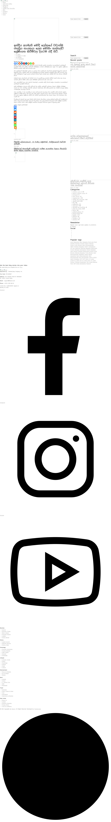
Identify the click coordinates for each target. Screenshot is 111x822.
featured (91, 243)
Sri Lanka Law (78, 260)
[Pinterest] (24, 63)
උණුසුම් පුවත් (76, 201)
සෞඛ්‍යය (5, 11)
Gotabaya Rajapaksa (79, 246)
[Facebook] (15, 63)
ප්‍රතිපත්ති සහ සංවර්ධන (78, 207)
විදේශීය (19, 57)
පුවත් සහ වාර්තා (7, 4)
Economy (82, 243)
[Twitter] (17, 63)
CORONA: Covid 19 (77, 192)
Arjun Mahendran (74, 242)
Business (77, 243)
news (71, 251)
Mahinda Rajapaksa (86, 248)
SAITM (94, 257)
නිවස (4, 2)
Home (4, 14)
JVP (71, 248)
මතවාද (5, 13)
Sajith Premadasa (74, 259)
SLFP (81, 259)
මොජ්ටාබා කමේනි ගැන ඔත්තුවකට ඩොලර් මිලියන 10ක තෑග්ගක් (82, 183)
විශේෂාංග (5, 7)
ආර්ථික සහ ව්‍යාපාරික (9, 8)
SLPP (83, 259)
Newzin (13, 709)
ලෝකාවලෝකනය (77, 212)
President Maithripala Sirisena (85, 251)
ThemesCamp (37, 709)
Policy (21, 267)
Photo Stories (75, 196)
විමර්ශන (74, 216)
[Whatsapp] (31, 63)
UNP (74, 263)
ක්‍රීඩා (4, 10)
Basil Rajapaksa (84, 242)
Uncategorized (75, 198)
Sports (87, 259)
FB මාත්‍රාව (75, 195)
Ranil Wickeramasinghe (82, 256)
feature (87, 243)
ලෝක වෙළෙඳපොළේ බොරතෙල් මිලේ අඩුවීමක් (81, 137)
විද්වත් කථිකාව (76, 213)
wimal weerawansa (81, 263)
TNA (87, 262)
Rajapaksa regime (83, 254)
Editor (18, 54)
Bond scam (91, 242)
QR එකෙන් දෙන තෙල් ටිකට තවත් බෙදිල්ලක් (83, 65)
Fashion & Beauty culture (78, 193)
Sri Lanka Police (86, 260)
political (75, 251)
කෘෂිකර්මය (75, 204)
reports (91, 257)
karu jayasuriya (76, 248)
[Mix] (28, 63)
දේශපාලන (5, 5)
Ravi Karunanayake (84, 257)
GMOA (71, 246)
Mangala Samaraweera (80, 249)
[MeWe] (26, 63)
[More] (33, 63)
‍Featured (88, 263)
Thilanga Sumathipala (80, 262)
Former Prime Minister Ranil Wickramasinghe (82, 245)
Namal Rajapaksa (91, 249)
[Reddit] (19, 63)
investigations (91, 246)
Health (86, 246)
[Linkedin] (22, 63)
